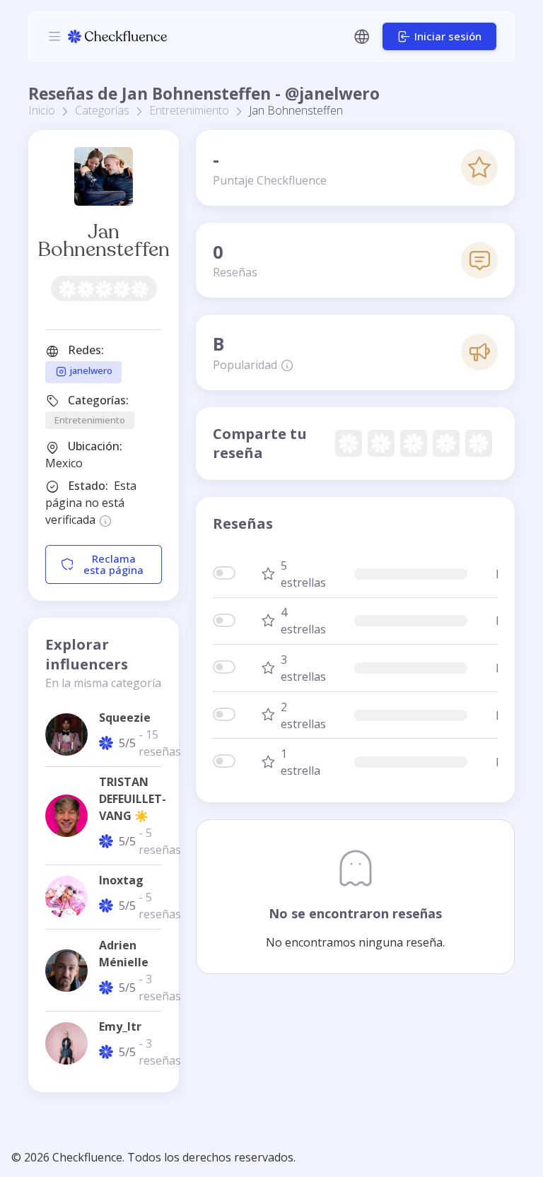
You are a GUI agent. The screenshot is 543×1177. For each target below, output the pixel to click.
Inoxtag (121, 880)
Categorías (102, 110)
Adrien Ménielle (123, 953)
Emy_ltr (120, 1026)
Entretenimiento (189, 110)
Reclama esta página (113, 564)
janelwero (89, 371)
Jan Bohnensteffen (103, 241)
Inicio (41, 110)
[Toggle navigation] (54, 36)
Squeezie (125, 717)
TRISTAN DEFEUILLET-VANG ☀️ (132, 799)
